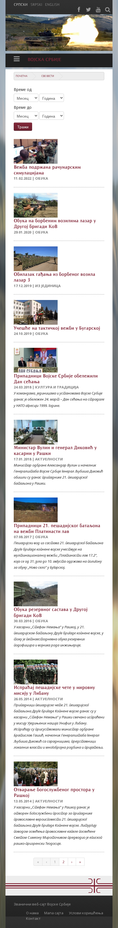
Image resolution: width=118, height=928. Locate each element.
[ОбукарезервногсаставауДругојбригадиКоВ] (51, 612)
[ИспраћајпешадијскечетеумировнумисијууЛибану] (55, 690)
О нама (32, 912)
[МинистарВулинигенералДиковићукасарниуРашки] (56, 450)
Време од (23, 89)
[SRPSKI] (36, 4)
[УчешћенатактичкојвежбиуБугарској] (57, 327)
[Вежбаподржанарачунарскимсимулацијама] (48, 169)
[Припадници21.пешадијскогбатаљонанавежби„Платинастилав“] (58, 528)
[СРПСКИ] (21, 4)
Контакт (33, 918)
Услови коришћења (86, 912)
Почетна (21, 76)
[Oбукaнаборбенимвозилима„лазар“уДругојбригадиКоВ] (55, 223)
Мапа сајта (53, 912)
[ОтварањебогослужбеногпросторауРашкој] (55, 792)
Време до (23, 107)
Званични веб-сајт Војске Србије (42, 904)
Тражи (23, 126)
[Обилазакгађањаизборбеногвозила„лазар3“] (55, 277)
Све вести (47, 76)
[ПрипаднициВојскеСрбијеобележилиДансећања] (56, 378)
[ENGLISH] (52, 4)
